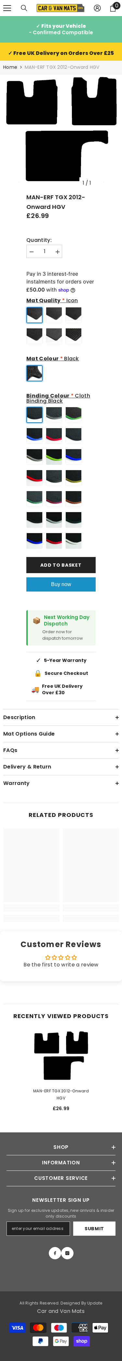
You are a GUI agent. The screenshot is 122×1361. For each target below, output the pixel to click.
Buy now (61, 584)
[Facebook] (55, 1253)
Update (94, 1303)
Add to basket (60, 565)
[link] (31, 908)
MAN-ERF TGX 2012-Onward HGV (61, 1094)
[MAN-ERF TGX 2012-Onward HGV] (61, 1057)
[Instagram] (67, 1253)
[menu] (7, 8)
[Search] (24, 8)
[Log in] (97, 8)
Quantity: (39, 240)
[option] (61, 132)
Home (10, 67)
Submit (94, 1228)
